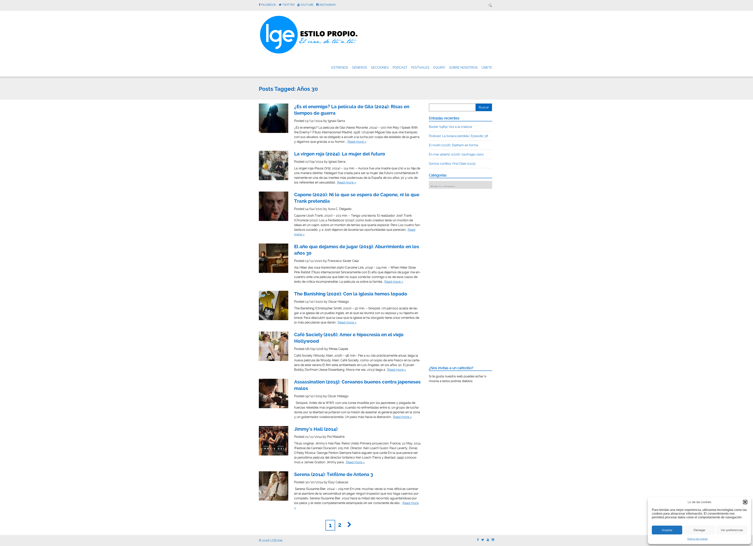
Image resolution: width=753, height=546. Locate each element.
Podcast (400, 67)
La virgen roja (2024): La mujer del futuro (339, 154)
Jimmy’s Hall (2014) (315, 429)
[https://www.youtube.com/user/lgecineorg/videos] (488, 540)
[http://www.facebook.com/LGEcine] (478, 540)
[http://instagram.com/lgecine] (493, 540)
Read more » (356, 142)
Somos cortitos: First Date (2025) (452, 163)
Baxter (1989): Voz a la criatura (450, 127)
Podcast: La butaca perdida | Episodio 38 (458, 136)
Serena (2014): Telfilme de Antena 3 (333, 474)
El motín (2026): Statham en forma (453, 145)
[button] (745, 502)
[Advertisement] (458, 216)
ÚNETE (487, 67)
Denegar (699, 530)
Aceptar (667, 530)
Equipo (439, 67)
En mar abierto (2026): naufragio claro (456, 154)
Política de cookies (697, 539)
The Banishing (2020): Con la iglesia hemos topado (350, 294)
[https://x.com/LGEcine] (482, 540)
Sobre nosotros (463, 67)
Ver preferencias (732, 530)
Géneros (359, 67)
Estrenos (339, 67)
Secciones (380, 67)
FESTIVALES (420, 67)
